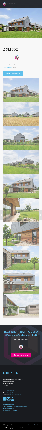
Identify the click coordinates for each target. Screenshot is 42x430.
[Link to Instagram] (34, 424)
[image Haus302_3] (21, 138)
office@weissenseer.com (13, 393)
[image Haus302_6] (21, 210)
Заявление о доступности (10, 410)
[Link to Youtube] (37, 424)
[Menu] (36, 4)
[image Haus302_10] (21, 306)
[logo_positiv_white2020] (17, 4)
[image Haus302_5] (21, 186)
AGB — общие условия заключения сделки (15, 406)
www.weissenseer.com (15, 394)
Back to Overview (13, 73)
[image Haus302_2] (21, 114)
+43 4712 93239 (10, 391)
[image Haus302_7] (21, 234)
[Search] (32, 4)
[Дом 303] (40, 215)
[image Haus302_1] (21, 90)
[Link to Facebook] (28, 424)
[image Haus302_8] (21, 258)
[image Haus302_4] (21, 162)
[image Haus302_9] (21, 282)
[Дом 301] (1, 215)
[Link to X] (31, 424)
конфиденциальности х (9, 404)
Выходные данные (8, 408)
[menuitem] (32, 4)
